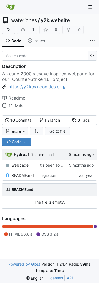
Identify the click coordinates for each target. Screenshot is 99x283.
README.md (23, 175)
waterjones (24, 20)
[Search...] (92, 56)
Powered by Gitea (24, 264)
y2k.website (55, 20)
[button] (36, 131)
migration (47, 175)
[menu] (35, 278)
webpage (20, 165)
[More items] (92, 41)
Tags (84, 120)
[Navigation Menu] (90, 6)
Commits (21, 120)
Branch (52, 120)
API (70, 278)
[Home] (10, 7)
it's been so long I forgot (53, 154)
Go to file (57, 131)
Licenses (55, 278)
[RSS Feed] (8, 30)
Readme (17, 98)
